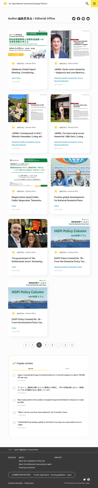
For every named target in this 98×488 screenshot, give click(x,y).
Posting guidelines (58, 475)
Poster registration (41, 475)
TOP (9, 450)
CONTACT (58, 457)
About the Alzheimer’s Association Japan (35, 464)
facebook (78, 18)
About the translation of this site (32, 461)
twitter (74, 18)
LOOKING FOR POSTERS (21, 475)
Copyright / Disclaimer (15, 483)
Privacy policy (29, 483)
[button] (87, 3)
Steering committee (27, 467)
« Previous (26, 345)
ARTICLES (12, 457)
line (83, 18)
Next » (72, 345)
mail (88, 18)
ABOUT (22, 457)
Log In (69, 475)
